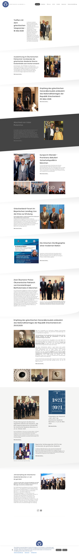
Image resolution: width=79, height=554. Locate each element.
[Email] (41, 510)
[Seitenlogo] (13, 4)
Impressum (27, 552)
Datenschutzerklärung (18, 552)
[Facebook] (38, 510)
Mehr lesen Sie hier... (18, 74)
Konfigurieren (34, 552)
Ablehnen (65, 550)
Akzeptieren (58, 550)
